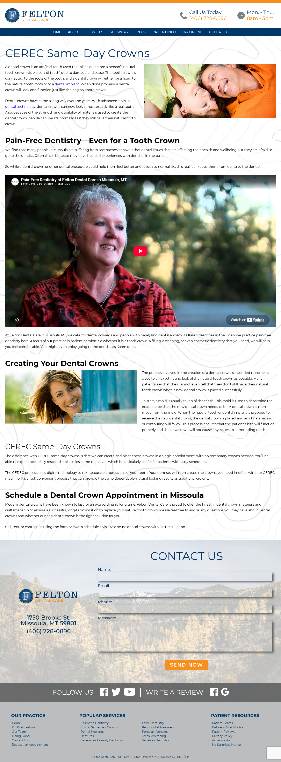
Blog (141, 32)
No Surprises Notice (226, 745)
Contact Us (220, 32)
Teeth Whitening (154, 736)
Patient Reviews (223, 732)
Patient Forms (222, 723)
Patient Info (164, 32)
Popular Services (102, 715)
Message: (107, 617)
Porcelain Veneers (155, 732)
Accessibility (221, 740)
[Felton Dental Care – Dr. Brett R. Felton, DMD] (34, 15)
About (74, 32)
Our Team (19, 732)
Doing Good (21, 736)
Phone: (105, 601)
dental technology (20, 107)
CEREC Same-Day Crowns (99, 727)
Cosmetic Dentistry (94, 723)
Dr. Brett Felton (23, 727)
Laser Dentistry (153, 723)
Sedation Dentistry (155, 740)
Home (56, 32)
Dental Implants (92, 732)
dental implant (66, 84)
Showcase (120, 32)
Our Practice (28, 715)
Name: (104, 569)
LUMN (180, 756)
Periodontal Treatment (158, 727)
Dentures (87, 736)
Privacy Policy (222, 736)
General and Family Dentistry (101, 740)
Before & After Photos (228, 727)
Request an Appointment (30, 745)
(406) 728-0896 (49, 631)
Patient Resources (235, 715)
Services (94, 32)
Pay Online (192, 32)
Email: (104, 585)
